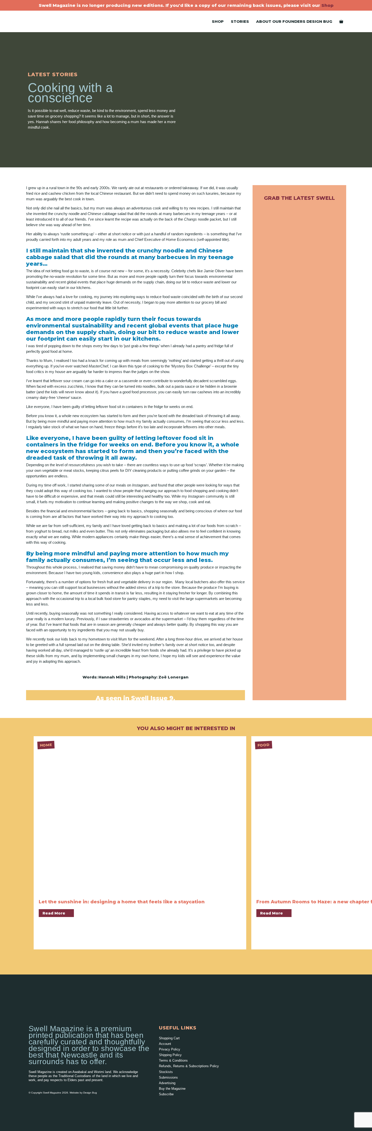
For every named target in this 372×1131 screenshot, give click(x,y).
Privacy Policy (169, 1049)
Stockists (166, 1072)
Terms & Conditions (173, 1060)
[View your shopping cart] (341, 21)
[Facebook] (173, 1104)
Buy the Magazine (172, 1088)
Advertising (167, 1083)
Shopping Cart (169, 1038)
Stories (240, 21)
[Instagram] (163, 1104)
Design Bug (90, 1092)
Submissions (168, 1077)
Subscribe (166, 1094)
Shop (327, 5)
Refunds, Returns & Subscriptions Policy (189, 1066)
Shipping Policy (170, 1055)
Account (165, 1044)
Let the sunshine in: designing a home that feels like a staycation (122, 902)
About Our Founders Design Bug (294, 21)
